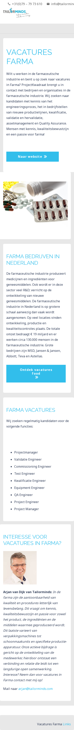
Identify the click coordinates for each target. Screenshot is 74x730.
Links (67, 724)
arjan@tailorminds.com (35, 689)
